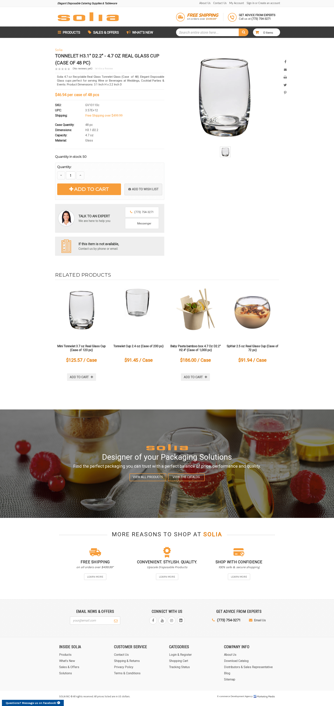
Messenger (144, 223)
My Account (236, 3)
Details (81, 311)
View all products (148, 477)
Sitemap (229, 679)
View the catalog (186, 477)
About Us (204, 3)
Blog (227, 673)
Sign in (251, 3)
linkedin (181, 620)
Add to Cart (91, 189)
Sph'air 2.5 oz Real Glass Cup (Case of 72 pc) (252, 348)
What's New (142, 32)
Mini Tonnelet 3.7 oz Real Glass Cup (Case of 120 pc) (81, 348)
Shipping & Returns (127, 661)
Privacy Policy (123, 667)
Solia (212, 534)
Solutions (65, 673)
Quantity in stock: (71, 157)
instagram (172, 620)
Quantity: (64, 167)
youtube (162, 620)
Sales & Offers (106, 32)
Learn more (95, 576)
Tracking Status (179, 667)
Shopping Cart (178, 661)
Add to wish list (145, 189)
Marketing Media (264, 696)
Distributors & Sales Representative (248, 667)
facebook (153, 620)
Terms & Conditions (127, 673)
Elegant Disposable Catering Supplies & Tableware (87, 3)
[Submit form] (116, 620)
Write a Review (104, 68)
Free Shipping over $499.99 (104, 115)
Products (71, 32)
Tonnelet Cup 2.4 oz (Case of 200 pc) (138, 346)
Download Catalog (236, 661)
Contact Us (220, 3)
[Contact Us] (66, 245)
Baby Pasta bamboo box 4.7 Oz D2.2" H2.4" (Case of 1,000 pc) (195, 348)
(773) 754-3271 (144, 212)
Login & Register (180, 655)
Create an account (269, 3)
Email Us (260, 620)
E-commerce (223, 696)
